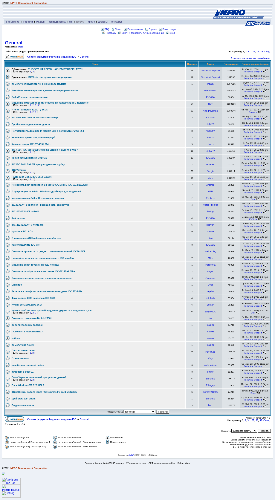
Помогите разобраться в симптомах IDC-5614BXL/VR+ (43, 271)
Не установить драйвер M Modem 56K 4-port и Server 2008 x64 (48, 131)
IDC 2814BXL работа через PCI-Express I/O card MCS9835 (44, 392)
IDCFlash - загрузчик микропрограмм (50, 77)
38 (257, 51)
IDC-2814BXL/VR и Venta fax (27, 224)
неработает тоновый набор (28, 365)
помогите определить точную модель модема (39, 84)
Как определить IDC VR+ (26, 244)
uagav (210, 271)
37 (253, 51)
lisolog (210, 211)
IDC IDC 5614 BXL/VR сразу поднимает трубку (38, 164)
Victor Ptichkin (210, 204)
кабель (16, 338)
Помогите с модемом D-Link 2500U (32, 318)
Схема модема (20, 358)
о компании (13, 21)
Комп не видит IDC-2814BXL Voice (31, 144)
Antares (210, 164)
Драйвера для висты (24, 398)
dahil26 (210, 124)
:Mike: (210, 258)
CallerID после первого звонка (29, 97)
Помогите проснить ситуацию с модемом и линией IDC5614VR (48, 251)
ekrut (210, 238)
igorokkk (210, 378)
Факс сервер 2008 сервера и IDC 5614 (33, 298)
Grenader (210, 278)
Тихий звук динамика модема (29, 157)
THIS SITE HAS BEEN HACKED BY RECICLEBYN (55, 69)
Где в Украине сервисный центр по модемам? (39, 377)
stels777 (210, 151)
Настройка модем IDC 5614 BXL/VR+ (32, 177)
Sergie (210, 171)
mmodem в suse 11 (23, 371)
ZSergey (210, 385)
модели (40, 21)
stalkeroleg (210, 251)
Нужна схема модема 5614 (27, 304)
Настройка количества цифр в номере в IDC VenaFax (43, 258)
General (13, 42)
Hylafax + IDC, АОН (22, 231)
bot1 (210, 405)
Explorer (210, 198)
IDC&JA (210, 97)
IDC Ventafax (19, 170)
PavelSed (210, 351)
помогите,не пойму (23, 345)
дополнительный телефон (27, 325)
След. (267, 51)
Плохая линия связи (23, 350)
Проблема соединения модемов (31, 124)
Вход (172, 33)
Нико (210, 318)
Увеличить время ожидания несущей (33, 137)
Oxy (210, 104)
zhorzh (210, 137)
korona (210, 231)
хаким (210, 325)
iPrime (210, 371)
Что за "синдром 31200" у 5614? (30, 109)
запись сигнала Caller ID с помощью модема (38, 198)
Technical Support (210, 70)
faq (71, 21)
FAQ (106, 29)
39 (261, 51)
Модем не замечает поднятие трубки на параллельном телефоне (50, 102)
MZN (210, 191)
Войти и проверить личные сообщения (143, 33)
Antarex (253, 112)
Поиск (118, 29)
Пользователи (135, 29)
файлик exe (18, 218)
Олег (210, 284)
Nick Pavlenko (210, 111)
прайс (91, 21)
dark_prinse (210, 365)
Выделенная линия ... (24, 405)
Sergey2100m (210, 392)
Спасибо (17, 284)
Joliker (210, 304)
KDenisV (210, 131)
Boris (253, 393)
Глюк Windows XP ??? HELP (28, 385)
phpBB (131, 455)
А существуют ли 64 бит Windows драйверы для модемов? (46, 191)
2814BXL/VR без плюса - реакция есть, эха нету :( (40, 204)
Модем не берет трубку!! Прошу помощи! (36, 264)
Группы (153, 29)
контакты (116, 21)
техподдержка (57, 21)
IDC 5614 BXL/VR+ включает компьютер (35, 117)
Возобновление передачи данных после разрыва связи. (45, 90)
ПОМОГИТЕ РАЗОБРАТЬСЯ (27, 331)
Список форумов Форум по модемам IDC (51, 56)
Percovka (210, 264)
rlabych (210, 224)
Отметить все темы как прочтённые (250, 58)
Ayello (210, 291)
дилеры (102, 21)
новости (28, 21)
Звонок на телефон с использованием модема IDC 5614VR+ (47, 291)
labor (210, 178)
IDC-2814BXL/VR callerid (25, 211)
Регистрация (169, 29)
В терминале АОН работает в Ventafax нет (36, 238)
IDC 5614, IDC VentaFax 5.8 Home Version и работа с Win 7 (45, 149)
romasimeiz (210, 90)
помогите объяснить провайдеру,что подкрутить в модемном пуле (52, 310)
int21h (210, 84)
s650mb (210, 298)
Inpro (20, 47)
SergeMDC (210, 311)
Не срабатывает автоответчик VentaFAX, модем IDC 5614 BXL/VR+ (50, 184)
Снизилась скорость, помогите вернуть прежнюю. (42, 278)
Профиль (111, 33)
